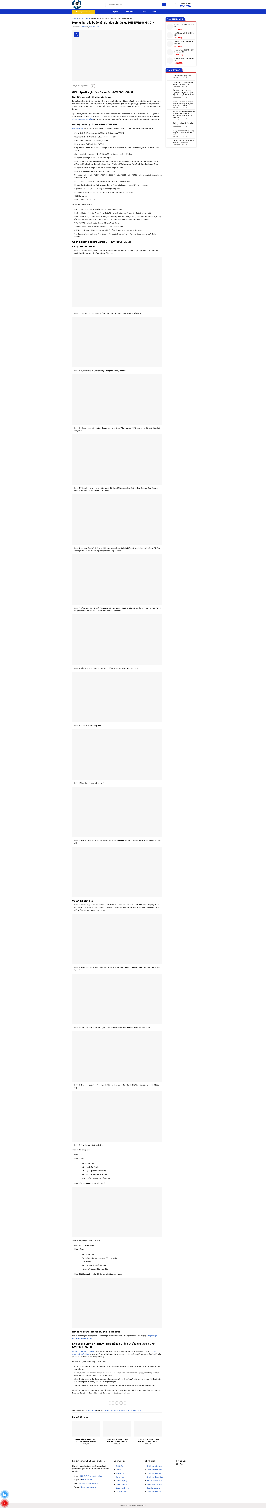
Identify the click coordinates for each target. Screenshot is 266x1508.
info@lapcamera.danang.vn (88, 1484)
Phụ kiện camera (122, 1492)
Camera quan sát (122, 1484)
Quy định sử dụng (153, 1488)
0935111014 (87, 1480)
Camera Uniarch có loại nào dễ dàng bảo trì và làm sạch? (183, 141)
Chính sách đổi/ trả (154, 1473)
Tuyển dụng (120, 1477)
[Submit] (164, 5)
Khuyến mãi (130, 12)
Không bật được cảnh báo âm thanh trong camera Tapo (183, 83)
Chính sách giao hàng (154, 1466)
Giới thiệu (119, 1466)
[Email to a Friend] (117, 1403)
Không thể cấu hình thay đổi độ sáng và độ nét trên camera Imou (183, 132)
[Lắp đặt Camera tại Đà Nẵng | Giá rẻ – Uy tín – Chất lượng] (87, 4)
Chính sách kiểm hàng (155, 1477)
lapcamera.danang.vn (88, 1487)
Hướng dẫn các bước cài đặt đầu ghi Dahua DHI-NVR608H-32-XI (122, 1410)
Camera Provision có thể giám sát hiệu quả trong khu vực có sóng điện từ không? (183, 104)
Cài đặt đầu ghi (86, 19)
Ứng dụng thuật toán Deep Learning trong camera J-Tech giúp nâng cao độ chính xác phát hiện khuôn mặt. (184, 93)
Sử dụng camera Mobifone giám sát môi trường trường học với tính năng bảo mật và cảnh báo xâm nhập (184, 114)
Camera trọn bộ (121, 1481)
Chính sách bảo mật (154, 1492)
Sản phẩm (114, 12)
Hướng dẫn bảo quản (154, 1484)
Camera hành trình (122, 1488)
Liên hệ (118, 1470)
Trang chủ (75, 19)
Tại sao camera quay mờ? (182, 76)
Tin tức (143, 12)
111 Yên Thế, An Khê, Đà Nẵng (91, 1476)
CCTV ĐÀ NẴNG (94, 27)
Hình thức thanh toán (154, 1481)
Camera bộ (155, 12)
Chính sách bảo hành (154, 1470)
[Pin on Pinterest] (121, 1403)
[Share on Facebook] (109, 1403)
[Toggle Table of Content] (92, 86)
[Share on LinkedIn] (124, 1403)
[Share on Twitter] (113, 1403)
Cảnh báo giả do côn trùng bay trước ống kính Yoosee (183, 124)
